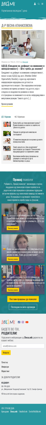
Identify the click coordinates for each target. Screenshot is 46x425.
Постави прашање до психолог (23, 299)
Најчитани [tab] (21, 116)
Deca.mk (13, 411)
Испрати (6, 352)
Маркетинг (5, 371)
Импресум (5, 366)
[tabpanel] (23, 142)
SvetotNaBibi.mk (35, 411)
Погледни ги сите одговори (23, 307)
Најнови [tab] (7, 116)
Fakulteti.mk (23, 411)
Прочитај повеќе (7, 103)
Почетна (4, 362)
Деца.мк (25, 61)
